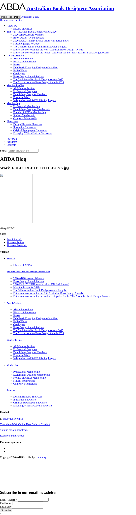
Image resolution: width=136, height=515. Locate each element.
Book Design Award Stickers (28, 37)
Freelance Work (21, 97)
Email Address (8, 499)
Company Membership (25, 118)
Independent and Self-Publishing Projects (34, 100)
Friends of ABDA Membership (29, 112)
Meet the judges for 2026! (26, 43)
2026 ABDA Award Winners (28, 34)
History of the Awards (24, 61)
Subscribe (6, 510)
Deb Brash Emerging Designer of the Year (35, 67)
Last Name (6, 506)
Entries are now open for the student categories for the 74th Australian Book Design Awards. (61, 52)
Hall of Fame (20, 70)
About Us (12, 25)
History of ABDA (22, 28)
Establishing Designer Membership (31, 109)
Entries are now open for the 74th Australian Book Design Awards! (48, 49)
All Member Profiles (24, 88)
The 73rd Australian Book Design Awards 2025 (38, 79)
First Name (6, 503)
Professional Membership (26, 106)
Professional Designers (25, 91)
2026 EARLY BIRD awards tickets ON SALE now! (41, 40)
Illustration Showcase (24, 127)
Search (3, 150)
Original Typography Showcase (30, 130)
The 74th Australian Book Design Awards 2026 (32, 31)
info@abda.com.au (13, 418)
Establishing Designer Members (30, 94)
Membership (13, 103)
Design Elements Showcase (27, 124)
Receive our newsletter (12, 435)
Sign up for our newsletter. (14, 430)
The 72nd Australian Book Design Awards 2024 (38, 82)
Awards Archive (15, 55)
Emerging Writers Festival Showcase (32, 133)
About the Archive (23, 58)
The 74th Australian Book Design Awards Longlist (40, 46)
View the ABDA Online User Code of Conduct (25, 424)
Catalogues (19, 73)
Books (16, 64)
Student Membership (24, 115)
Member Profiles (15, 85)
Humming (40, 457)
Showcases (12, 121)
